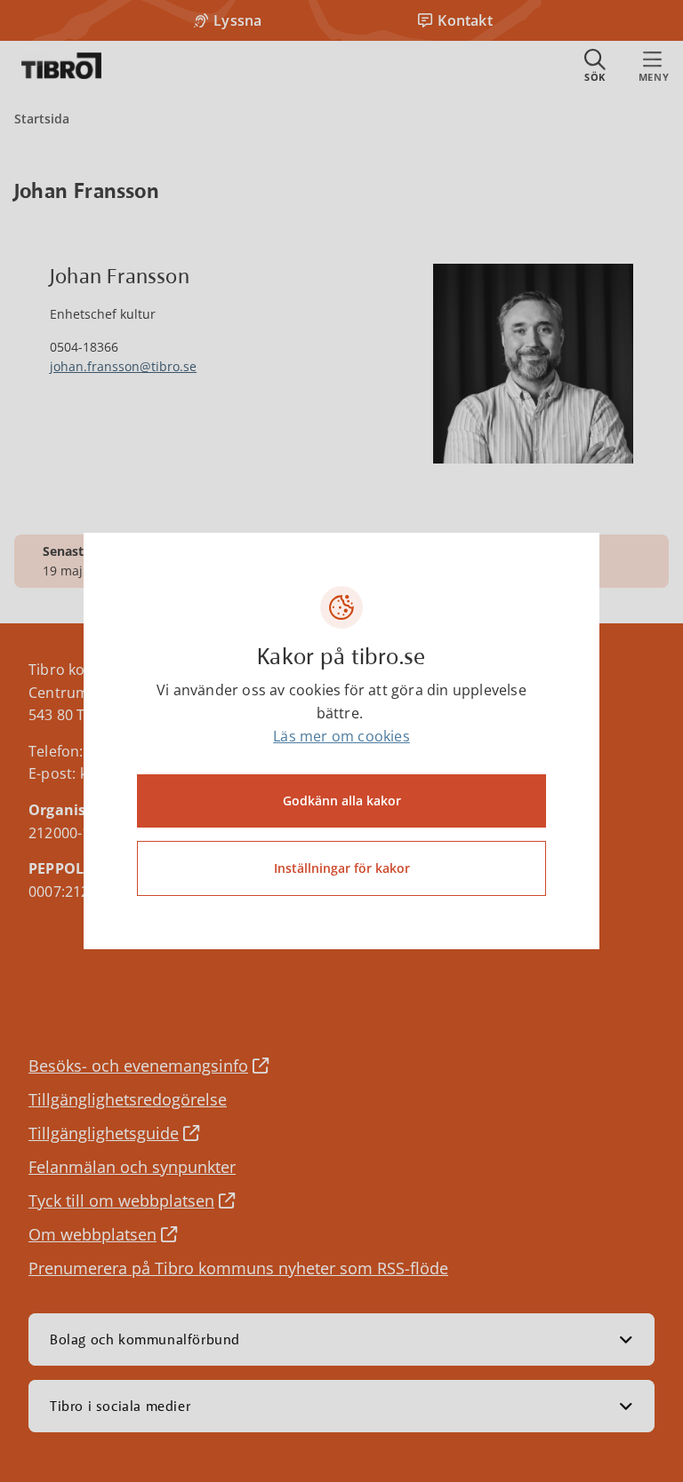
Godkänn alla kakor (342, 800)
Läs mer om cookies (341, 736)
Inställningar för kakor (342, 868)
